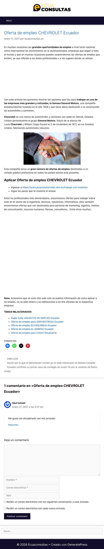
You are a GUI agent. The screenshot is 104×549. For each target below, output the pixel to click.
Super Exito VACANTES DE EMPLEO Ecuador (35, 318)
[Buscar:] (52, 531)
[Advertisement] (52, 80)
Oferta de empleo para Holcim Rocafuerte (34, 332)
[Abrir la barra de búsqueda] (100, 21)
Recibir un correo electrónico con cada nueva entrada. (35, 508)
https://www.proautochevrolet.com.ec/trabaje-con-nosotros (55, 187)
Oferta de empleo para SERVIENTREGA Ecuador (37, 321)
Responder (13, 425)
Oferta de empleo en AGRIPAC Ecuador (32, 329)
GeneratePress (77, 544)
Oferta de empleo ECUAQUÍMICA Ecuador (34, 325)
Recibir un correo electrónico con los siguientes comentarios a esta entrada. (47, 501)
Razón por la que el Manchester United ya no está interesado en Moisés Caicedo (51, 363)
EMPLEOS (12, 358)
